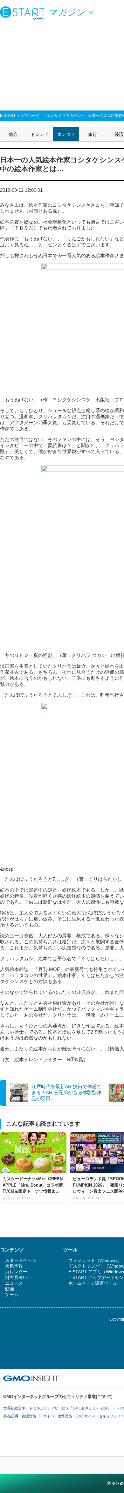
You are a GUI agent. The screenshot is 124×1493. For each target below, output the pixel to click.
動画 (9, 1288)
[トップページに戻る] (24, 12)
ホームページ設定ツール (92, 1283)
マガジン (73, 115)
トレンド (40, 134)
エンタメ (54, 115)
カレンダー (16, 1271)
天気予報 (14, 1266)
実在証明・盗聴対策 (19, 1416)
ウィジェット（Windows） (95, 1260)
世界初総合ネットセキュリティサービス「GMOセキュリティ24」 (57, 1408)
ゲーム (11, 1294)
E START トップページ (19, 115)
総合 (13, 134)
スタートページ (20, 1260)
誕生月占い (16, 1277)
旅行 (92, 134)
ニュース (14, 1283)
